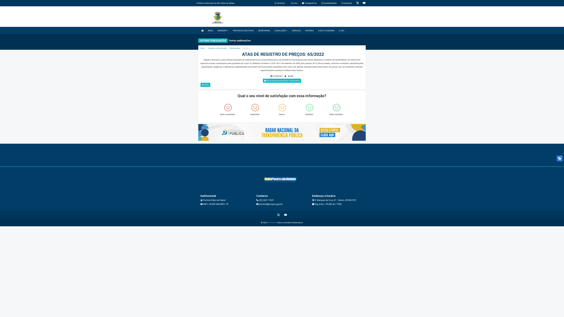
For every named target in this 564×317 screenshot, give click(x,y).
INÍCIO (210, 30)
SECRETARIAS (264, 30)
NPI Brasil (272, 222)
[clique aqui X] (278, 214)
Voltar (206, 85)
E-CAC (341, 30)
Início (202, 48)
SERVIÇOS (296, 30)
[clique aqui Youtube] (285, 214)
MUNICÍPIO (222, 30)
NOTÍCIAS (309, 30)
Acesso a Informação (217, 48)
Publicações (235, 48)
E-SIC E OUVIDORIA (326, 30)
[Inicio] (202, 30)
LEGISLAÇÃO (280, 30)
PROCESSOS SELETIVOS (243, 30)
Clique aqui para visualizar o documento (283, 81)
